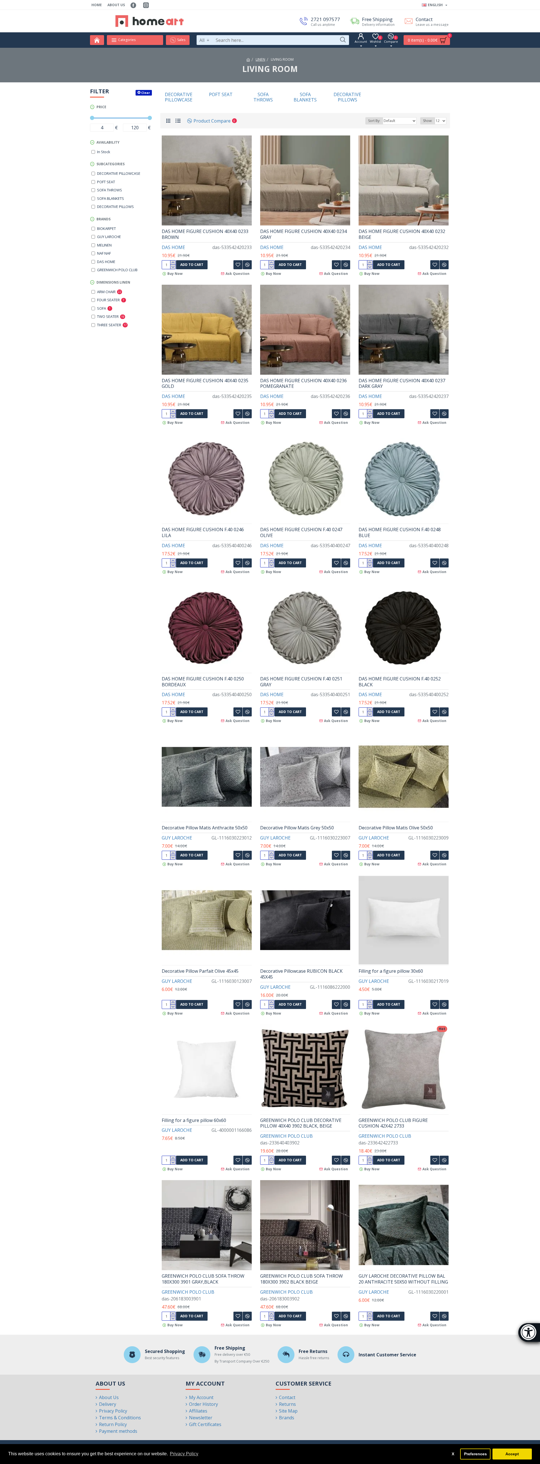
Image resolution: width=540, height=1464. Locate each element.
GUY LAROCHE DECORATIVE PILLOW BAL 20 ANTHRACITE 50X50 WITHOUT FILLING (403, 1279)
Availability (108, 142)
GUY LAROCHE (177, 838)
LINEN (260, 59)
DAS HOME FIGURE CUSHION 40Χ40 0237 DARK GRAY (402, 384)
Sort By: (374, 120)
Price (101, 107)
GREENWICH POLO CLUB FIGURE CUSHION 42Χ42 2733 (393, 1123)
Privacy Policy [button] (184, 1453)
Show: (427, 120)
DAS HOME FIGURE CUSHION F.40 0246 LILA (203, 532)
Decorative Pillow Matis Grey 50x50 (297, 828)
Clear (145, 92)
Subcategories (110, 164)
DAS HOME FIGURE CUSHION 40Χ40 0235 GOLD (205, 384)
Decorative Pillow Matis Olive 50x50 (396, 828)
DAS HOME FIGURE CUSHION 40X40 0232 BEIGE (402, 234)
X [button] (453, 1454)
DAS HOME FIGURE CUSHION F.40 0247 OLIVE (301, 532)
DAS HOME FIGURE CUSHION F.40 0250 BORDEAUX (203, 682)
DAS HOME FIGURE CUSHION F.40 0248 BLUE (400, 532)
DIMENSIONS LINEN (113, 282)
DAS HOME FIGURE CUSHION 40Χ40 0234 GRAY (303, 234)
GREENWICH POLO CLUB (286, 1136)
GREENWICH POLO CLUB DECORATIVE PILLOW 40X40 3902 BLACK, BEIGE (300, 1123)
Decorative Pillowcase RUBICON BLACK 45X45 (301, 974)
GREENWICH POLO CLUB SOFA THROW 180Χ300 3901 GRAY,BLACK (203, 1279)
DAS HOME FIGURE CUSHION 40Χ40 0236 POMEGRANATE (303, 384)
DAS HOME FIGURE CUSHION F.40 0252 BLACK (400, 682)
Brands (103, 219)
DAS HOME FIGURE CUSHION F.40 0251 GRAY (301, 682)
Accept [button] (512, 1454)
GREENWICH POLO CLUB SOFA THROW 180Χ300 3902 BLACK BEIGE (301, 1279)
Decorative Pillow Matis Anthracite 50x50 (205, 828)
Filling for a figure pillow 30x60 (391, 971)
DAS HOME (173, 247)
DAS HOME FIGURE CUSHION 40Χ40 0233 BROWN (205, 234)
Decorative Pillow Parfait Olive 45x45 (200, 971)
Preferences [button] (475, 1454)
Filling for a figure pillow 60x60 (194, 1120)
